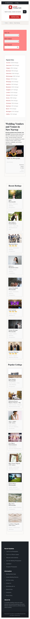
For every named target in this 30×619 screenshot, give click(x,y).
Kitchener (8, 103)
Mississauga (9, 76)
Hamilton (8, 84)
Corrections (8, 592)
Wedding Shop (10, 2)
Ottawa (8, 79)
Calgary (8, 68)
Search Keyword (8, 44)
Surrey (7, 98)
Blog (17, 2)
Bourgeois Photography (11, 566)
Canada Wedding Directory (12, 577)
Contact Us (8, 583)
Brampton (8, 87)
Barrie (7, 108)
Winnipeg (8, 81)
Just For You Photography (12, 551)
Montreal (8, 71)
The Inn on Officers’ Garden (12, 554)
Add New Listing (15, 16)
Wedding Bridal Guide (11, 574)
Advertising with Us (10, 586)
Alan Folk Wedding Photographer (13, 560)
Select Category (8, 38)
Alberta (11, 22)
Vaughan (8, 89)
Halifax (8, 114)
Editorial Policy (9, 589)
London (8, 92)
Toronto (8, 62)
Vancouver (9, 65)
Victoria (8, 95)
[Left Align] (25, 11)
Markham (8, 106)
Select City (6, 32)
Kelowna (8, 100)
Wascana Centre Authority (12, 557)
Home (6, 22)
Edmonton (9, 73)
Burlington (8, 111)
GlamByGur (8, 563)
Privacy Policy (9, 595)
